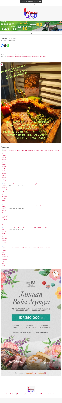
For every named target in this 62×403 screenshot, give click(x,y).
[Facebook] (2, 45)
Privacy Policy (24, 394)
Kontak (14, 394)
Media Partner (52, 394)
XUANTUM (42, 400)
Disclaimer (32, 394)
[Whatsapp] (8, 45)
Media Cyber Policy (41, 394)
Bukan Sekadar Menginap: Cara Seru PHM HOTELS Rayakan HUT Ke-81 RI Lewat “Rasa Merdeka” (32, 184)
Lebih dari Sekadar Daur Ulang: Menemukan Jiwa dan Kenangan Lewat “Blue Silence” (29, 247)
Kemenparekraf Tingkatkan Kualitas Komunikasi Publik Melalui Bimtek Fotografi (26, 56)
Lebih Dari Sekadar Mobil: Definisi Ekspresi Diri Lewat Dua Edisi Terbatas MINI (28, 228)
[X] (5, 45)
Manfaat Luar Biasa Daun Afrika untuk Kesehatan (20, 54)
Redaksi (8, 394)
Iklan (18, 394)
